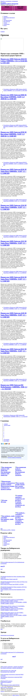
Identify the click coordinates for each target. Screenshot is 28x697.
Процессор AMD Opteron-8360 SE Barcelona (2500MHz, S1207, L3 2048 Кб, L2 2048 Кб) (14, 97)
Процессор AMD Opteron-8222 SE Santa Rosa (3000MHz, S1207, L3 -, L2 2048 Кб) (14, 351)
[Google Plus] (9, 444)
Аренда (2, 691)
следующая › (6, 439)
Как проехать (6, 21)
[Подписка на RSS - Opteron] (8, 530)
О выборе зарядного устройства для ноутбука (20, 504)
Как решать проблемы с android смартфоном (11, 668)
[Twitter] (3, 444)
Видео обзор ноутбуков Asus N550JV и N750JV (12, 584)
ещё (1, 528)
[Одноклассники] (4, 444)
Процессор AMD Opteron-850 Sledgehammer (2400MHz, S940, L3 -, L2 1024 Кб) (14, 387)
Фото (4, 19)
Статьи (5, 22)
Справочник (6, 24)
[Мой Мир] (6, 444)
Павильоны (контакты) (9, 17)
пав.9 (14, 656)
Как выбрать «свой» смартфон (7, 520)
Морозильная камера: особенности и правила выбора (8, 487)
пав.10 (3, 566)
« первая (5, 424)
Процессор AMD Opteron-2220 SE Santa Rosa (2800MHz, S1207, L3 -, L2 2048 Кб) (14, 315)
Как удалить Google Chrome (19, 486)
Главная (5, 16)
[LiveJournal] (7, 444)
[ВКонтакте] (1, 444)
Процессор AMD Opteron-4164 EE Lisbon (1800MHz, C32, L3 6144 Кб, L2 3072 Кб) (14, 61)
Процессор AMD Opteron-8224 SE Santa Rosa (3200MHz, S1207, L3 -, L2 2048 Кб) (14, 279)
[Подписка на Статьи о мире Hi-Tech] (10, 685)
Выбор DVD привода (6, 682)
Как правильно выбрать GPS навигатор (5, 473)
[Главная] (3, 2)
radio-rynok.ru (4, 687)
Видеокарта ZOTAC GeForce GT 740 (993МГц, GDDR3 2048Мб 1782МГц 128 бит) (12, 609)
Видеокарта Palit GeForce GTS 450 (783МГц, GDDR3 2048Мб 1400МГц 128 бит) (14, 616)
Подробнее (15, 90)
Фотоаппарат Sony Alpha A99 (8, 671)
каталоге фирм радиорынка (14, 457)
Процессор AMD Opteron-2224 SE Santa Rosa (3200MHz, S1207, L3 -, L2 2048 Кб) (14, 207)
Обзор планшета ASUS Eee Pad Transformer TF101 (13, 589)
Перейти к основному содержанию (9, 1)
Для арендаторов (7, 20)
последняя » (6, 440)
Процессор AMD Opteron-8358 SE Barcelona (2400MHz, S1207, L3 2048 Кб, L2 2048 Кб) (14, 134)
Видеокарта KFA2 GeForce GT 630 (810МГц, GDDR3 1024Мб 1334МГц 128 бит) (14, 603)
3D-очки (3, 502)
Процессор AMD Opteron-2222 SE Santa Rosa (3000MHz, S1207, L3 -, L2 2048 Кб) (14, 243)
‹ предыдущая (6, 425)
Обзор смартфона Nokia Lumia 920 (9, 579)
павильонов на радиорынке (7, 635)
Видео (5, 25)
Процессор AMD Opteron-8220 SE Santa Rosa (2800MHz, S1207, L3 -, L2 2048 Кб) (14, 171)
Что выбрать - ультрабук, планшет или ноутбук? (19, 521)
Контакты (10, 687)
